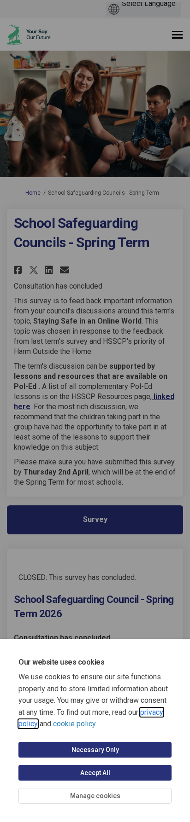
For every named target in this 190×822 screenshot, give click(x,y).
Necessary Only (95, 749)
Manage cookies (95, 795)
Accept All (95, 772)
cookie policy (74, 723)
